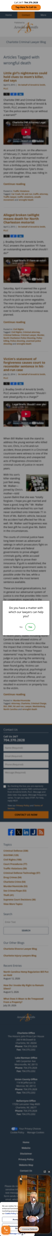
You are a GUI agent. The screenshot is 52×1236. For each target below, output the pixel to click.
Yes (30, 627)
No (21, 627)
